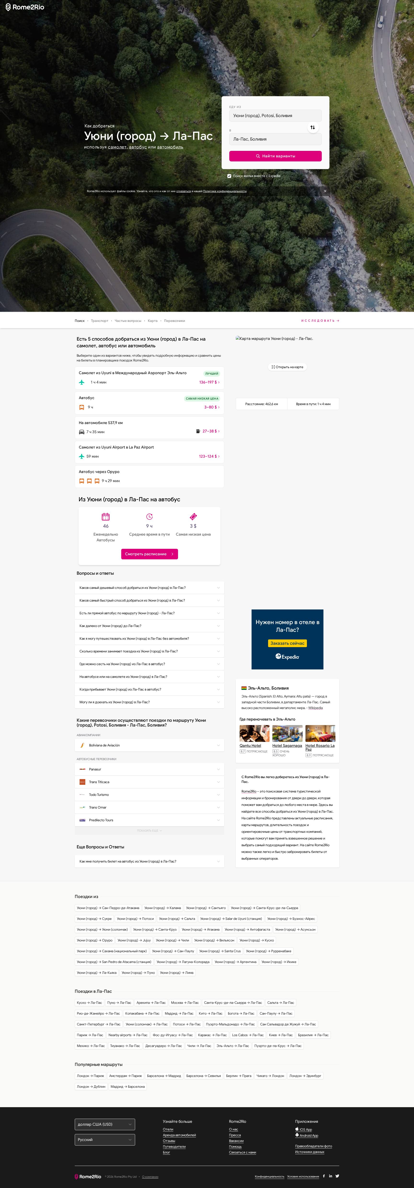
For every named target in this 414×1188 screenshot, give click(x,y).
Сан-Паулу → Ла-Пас (276, 1013)
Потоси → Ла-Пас (187, 1024)
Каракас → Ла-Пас (212, 1035)
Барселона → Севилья (203, 1076)
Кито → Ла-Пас (211, 1013)
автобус (138, 147)
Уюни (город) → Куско (257, 940)
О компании (150, 1176)
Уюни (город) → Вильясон (214, 940)
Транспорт (99, 321)
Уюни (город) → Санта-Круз (155, 929)
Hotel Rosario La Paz (320, 747)
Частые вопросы (128, 321)
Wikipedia (315, 708)
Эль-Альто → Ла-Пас (233, 1046)
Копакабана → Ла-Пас (142, 1013)
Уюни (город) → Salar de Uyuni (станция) (231, 918)
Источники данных (309, 1152)
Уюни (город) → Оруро (94, 940)
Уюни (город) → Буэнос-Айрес (291, 918)
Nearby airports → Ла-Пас (128, 1035)
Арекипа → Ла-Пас (151, 1002)
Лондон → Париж (90, 1076)
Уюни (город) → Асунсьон (295, 929)
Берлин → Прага (238, 1076)
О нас (233, 1129)
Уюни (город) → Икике (279, 962)
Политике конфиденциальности (225, 191)
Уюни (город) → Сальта (177, 918)
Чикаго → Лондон (270, 1076)
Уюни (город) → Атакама (200, 929)
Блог (166, 1152)
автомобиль (170, 147)
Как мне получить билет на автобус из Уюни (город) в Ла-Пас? (128, 861)
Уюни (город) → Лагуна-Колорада (183, 962)
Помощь (235, 1146)
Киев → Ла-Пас (281, 1035)
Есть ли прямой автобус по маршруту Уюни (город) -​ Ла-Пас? (127, 613)
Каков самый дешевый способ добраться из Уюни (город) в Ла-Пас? (133, 587)
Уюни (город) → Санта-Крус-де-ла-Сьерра (264, 908)
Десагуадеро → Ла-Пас (163, 1046)
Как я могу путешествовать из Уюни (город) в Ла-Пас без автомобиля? (134, 638)
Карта (153, 321)
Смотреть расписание (146, 554)
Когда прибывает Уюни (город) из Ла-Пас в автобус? (120, 689)
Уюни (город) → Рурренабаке (268, 951)
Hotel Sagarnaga (287, 745)
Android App (308, 1135)
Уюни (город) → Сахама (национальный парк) (112, 951)
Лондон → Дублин (91, 1086)
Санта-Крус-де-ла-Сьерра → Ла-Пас (233, 1002)
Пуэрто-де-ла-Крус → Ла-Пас (278, 1046)
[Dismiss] (325, 191)
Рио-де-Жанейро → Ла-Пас (98, 1013)
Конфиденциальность (269, 1176)
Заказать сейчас (287, 643)
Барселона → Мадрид (164, 1076)
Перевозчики (174, 321)
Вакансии (236, 1141)
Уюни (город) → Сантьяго (206, 908)
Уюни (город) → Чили (172, 940)
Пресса (235, 1135)
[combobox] (276, 115)
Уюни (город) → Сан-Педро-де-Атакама (108, 908)
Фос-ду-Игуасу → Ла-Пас (173, 1035)
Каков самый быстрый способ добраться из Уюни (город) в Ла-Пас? (132, 600)
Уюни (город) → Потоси (135, 918)
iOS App (305, 1129)
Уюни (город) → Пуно (138, 972)
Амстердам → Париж (125, 1076)
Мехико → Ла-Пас (91, 1046)
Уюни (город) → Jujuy (134, 940)
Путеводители (174, 1146)
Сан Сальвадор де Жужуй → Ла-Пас (288, 1024)
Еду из (235, 107)
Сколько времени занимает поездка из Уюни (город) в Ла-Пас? (129, 651)
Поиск (80, 321)
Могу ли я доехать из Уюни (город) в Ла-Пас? (115, 702)
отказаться (183, 191)
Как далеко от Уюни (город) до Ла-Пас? (110, 626)
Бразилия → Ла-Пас (313, 1035)
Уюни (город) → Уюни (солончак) (102, 929)
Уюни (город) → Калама (162, 908)
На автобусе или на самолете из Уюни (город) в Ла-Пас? (123, 676)
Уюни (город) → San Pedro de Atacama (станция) (114, 962)
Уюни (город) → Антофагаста (247, 929)
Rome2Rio (249, 791)
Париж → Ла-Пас (90, 1035)
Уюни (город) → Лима (176, 972)
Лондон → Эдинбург (305, 1076)
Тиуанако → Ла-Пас (125, 1046)
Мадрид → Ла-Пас (179, 1013)
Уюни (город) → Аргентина (235, 962)
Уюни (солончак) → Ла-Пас (147, 1024)
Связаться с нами (242, 1152)
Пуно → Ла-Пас (119, 1002)
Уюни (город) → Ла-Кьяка (96, 972)
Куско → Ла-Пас (89, 1002)
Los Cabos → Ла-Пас (248, 1035)
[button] (275, 156)
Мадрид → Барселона (128, 1086)
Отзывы (169, 1141)
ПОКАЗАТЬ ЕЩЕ (151, 832)
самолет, (118, 147)
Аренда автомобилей (179, 1135)
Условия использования (303, 1176)
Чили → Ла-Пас (199, 1046)
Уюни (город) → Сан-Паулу (173, 951)
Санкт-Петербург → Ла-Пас (99, 1024)
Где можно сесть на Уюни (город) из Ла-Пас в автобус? (122, 664)
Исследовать (318, 320)
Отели (168, 1129)
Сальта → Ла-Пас (280, 1002)
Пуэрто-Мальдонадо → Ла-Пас (230, 1024)
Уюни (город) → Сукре (94, 918)
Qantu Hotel (250, 745)
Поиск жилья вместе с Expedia (256, 176)
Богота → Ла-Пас (241, 1013)
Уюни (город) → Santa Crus (220, 951)
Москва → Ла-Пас (185, 1002)
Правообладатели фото (313, 1146)
